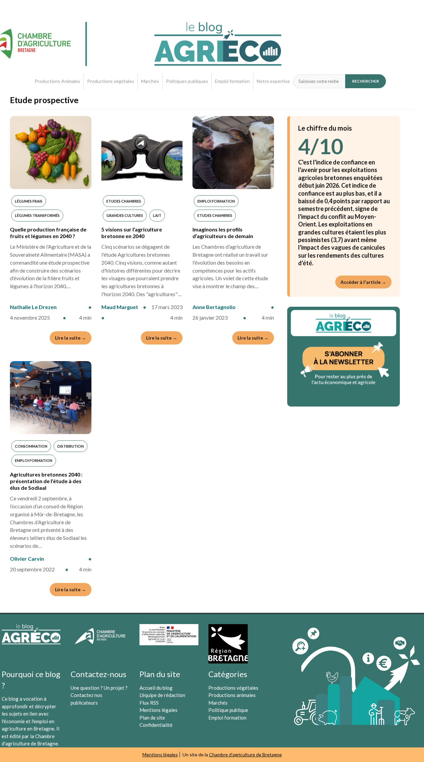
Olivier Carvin (27, 558)
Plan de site (152, 718)
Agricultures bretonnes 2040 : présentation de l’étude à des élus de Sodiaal (46, 481)
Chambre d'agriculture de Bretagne (245, 754)
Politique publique (228, 710)
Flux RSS (149, 703)
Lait (157, 215)
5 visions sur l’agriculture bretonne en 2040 (131, 232)
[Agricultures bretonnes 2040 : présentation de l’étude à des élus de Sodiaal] (50, 397)
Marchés (150, 81)
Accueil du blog (156, 688)
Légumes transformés (37, 215)
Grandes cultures (124, 215)
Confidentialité (156, 725)
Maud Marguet (119, 307)
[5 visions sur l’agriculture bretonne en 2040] (142, 152)
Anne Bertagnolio (214, 307)
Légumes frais (28, 201)
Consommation (31, 446)
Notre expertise (273, 81)
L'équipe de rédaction (162, 695)
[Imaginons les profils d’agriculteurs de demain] (233, 152)
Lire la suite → (70, 338)
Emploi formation (232, 81)
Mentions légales (158, 710)
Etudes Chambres (123, 201)
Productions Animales (57, 81)
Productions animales (232, 695)
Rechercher (365, 81)
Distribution (70, 446)
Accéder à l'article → (363, 282)
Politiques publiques (187, 81)
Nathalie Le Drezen (33, 307)
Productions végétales (110, 81)
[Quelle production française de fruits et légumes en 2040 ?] (50, 152)
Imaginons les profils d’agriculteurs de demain (222, 232)
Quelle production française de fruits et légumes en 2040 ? (48, 232)
